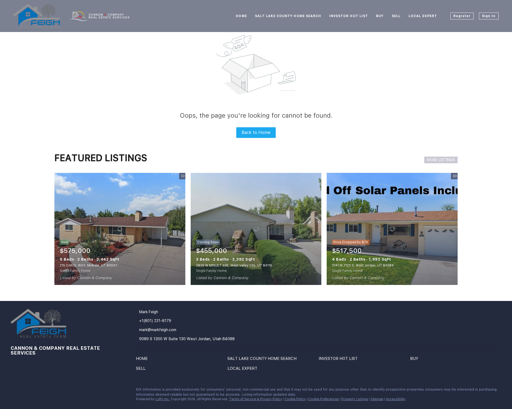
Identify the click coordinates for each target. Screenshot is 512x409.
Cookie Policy (295, 399)
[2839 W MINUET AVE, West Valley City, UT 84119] (256, 229)
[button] (143, 359)
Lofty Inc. (162, 399)
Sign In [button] (488, 16)
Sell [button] (396, 16)
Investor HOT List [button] (348, 16)
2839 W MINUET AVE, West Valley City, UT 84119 (234, 265)
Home (241, 16)
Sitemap (377, 399)
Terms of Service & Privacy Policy (255, 399)
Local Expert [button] (423, 16)
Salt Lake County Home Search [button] (288, 16)
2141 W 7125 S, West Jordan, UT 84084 (363, 265)
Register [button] (462, 16)
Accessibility (396, 399)
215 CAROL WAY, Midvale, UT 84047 (88, 265)
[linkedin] (15, 391)
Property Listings (354, 399)
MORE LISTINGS (441, 160)
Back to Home (256, 132)
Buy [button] (379, 16)
